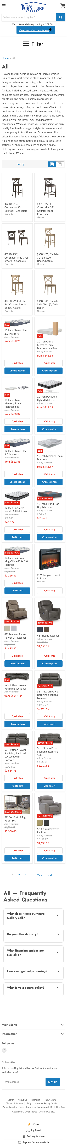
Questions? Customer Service (34, 30)
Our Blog (60, 1107)
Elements (8, 214)
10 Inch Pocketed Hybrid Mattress (47, 398)
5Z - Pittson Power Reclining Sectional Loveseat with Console (15, 754)
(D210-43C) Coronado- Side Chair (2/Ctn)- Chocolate (16, 257)
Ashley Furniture (11, 337)
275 (39, 875)
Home (5, 58)
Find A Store (50, 1099)
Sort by (20, 164)
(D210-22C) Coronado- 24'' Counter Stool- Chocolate (45, 208)
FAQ (28, 1103)
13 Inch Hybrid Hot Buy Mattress (48, 505)
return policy (33, 995)
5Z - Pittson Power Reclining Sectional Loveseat (48, 695)
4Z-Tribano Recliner (48, 635)
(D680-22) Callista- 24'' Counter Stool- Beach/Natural (15, 304)
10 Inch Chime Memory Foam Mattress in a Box (47, 345)
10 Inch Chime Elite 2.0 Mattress (15, 332)
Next (50, 875)
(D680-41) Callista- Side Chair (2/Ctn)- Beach (48, 304)
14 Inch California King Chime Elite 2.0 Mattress (16, 561)
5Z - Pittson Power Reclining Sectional (15, 687)
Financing (35, 1099)
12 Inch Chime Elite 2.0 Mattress (15, 452)
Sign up (52, 1081)
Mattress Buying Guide (46, 1103)
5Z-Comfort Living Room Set (15, 819)
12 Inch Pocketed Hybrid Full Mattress (15, 509)
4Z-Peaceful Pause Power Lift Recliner (15, 636)
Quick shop (17, 363)
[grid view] (52, 164)
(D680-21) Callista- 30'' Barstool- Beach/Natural (48, 257)
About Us (22, 1099)
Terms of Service (14, 1103)
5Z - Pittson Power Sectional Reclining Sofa (48, 751)
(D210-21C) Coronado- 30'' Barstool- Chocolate (15, 207)
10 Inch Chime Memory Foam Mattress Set (12, 403)
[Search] (60, 17)
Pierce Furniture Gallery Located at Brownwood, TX (27, 1107)
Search (11, 1099)
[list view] (60, 164)
